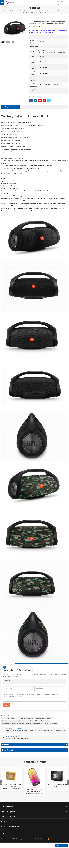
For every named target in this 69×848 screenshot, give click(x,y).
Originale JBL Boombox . (9, 718)
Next (68, 782)
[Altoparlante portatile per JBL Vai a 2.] (34, 775)
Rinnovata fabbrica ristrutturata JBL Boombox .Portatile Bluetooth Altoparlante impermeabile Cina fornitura (31, 683)
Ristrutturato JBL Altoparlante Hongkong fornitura (16, 723)
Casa (6, 10)
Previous (1, 782)
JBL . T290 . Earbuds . (57, 784)
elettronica (13, 10)
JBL (25, 10)
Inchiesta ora (61, 845)
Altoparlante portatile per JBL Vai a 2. (34, 785)
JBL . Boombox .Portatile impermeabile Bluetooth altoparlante (35, 718)
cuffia (20, 10)
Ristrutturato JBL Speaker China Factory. (38, 721)
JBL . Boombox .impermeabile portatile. (13, 721)
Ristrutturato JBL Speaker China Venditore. (45, 723)
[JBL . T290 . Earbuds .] (57, 775)
